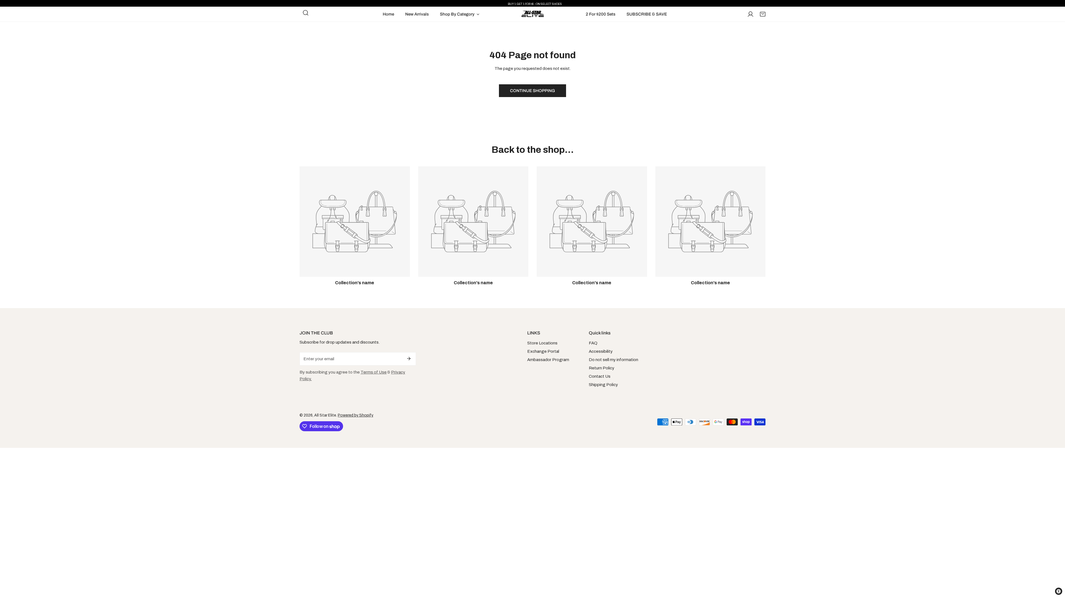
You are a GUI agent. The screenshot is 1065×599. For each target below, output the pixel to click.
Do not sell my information (613, 359)
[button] (763, 14)
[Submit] (408, 358)
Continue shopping (532, 90)
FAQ (593, 343)
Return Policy (601, 368)
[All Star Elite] (532, 14)
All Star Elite (325, 415)
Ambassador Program (548, 359)
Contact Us (599, 376)
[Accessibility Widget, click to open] (1058, 591)
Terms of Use (374, 372)
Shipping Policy (603, 384)
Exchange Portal (543, 351)
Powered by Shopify (355, 415)
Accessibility (601, 351)
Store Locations (542, 343)
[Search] (306, 13)
